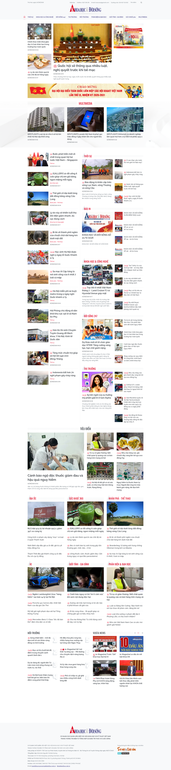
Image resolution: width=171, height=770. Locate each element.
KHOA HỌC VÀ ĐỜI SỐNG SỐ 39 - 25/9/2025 (133, 238)
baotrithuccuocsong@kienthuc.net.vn (44, 766)
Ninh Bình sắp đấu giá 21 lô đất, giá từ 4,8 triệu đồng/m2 (45, 546)
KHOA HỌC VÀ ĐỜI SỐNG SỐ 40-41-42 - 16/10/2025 (133, 227)
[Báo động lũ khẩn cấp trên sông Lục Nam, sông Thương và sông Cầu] (97, 169)
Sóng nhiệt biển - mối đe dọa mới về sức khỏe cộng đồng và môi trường (39, 640)
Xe (31, 564)
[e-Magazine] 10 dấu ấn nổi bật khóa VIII (131, 655)
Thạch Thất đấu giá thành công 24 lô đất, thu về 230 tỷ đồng (45, 555)
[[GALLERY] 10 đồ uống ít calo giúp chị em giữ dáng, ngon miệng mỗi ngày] (38, 179)
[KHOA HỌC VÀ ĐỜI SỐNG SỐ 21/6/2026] (97, 222)
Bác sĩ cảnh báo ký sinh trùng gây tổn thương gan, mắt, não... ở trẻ (84, 546)
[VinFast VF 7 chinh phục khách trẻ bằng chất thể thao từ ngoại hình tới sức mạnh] (119, 388)
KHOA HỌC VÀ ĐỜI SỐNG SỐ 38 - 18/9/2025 (133, 250)
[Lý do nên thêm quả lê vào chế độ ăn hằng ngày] (39, 62)
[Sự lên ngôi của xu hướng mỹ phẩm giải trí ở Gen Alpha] (97, 382)
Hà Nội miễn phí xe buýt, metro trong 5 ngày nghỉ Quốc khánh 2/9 (63, 294)
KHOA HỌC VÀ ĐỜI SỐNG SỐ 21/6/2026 (96, 236)
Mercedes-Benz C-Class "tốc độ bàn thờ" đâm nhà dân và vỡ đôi (45, 620)
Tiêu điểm (85, 428)
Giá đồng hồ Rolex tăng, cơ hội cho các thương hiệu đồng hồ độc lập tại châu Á (133, 418)
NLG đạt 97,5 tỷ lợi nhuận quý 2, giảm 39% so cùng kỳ (45, 529)
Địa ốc (33, 498)
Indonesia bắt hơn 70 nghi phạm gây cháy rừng (62, 374)
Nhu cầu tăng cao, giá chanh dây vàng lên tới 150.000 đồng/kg (133, 375)
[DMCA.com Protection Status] (123, 753)
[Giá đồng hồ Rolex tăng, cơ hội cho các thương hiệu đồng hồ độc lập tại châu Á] (119, 418)
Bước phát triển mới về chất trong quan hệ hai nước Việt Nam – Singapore (63, 157)
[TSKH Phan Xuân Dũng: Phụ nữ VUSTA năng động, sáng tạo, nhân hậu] (105, 668)
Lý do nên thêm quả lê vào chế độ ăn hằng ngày (38, 73)
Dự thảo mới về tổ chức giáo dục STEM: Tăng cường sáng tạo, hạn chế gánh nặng (96, 345)
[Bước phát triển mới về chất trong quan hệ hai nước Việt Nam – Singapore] (38, 159)
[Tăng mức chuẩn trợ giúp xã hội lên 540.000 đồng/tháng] (38, 358)
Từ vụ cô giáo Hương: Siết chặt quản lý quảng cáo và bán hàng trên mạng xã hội (99, 455)
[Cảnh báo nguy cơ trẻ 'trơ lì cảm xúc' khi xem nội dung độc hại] (85, 579)
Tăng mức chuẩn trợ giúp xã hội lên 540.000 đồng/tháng (64, 356)
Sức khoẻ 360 (131, 17)
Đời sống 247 (61, 17)
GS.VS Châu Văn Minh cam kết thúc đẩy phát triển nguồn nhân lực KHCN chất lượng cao (131, 682)
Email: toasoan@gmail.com (100, 2)
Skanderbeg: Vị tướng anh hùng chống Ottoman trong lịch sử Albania (124, 546)
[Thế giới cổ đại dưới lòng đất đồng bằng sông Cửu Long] (38, 199)
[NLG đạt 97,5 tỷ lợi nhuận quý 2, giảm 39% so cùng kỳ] (46, 513)
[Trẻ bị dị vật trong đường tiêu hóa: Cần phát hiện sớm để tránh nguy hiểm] (119, 323)
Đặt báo (72, 2)
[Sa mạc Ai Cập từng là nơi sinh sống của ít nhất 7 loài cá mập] (38, 277)
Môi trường (84, 17)
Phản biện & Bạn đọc (99, 17)
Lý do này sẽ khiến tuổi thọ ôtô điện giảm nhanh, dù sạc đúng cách (63, 215)
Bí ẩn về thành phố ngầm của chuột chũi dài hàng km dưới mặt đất (64, 235)
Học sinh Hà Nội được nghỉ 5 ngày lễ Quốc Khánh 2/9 (63, 255)
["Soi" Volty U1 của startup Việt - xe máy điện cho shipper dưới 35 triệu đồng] (119, 268)
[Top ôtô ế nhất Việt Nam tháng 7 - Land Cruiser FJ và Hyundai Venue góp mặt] (97, 275)
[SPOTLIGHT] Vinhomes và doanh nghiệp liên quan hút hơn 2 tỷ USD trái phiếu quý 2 (124, 135)
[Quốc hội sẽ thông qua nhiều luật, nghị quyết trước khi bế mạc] (82, 43)
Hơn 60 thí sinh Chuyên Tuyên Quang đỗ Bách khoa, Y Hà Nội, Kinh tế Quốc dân (63, 335)
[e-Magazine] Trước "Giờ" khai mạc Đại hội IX (104, 655)
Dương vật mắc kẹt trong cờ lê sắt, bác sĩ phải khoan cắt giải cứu (85, 604)
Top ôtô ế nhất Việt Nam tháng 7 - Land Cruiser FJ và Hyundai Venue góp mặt (96, 290)
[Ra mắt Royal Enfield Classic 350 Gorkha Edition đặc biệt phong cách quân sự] (119, 305)
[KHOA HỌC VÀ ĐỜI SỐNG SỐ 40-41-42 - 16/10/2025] (119, 228)
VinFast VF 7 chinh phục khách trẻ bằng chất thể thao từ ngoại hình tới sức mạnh (133, 388)
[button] (135, 633)
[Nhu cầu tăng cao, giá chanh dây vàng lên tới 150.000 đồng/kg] (119, 376)
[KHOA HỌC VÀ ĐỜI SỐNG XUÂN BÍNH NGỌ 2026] (119, 216)
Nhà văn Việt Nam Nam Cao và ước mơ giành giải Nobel (124, 623)
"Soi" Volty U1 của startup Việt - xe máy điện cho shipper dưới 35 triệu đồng (133, 269)
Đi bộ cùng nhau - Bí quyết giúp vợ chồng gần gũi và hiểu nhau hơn (83, 612)
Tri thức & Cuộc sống (126, 749)
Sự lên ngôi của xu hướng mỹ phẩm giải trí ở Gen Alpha (97, 396)
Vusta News (99, 633)
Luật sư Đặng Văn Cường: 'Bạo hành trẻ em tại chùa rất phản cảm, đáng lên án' (124, 607)
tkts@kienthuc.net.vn (63, 766)
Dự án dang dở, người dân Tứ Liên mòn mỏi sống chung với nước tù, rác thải (40, 665)
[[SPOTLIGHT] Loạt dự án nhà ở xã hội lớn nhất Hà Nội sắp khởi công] (46, 119)
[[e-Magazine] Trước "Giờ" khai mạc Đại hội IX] (105, 644)
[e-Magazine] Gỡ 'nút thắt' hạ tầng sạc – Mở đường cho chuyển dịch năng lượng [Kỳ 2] (72, 653)
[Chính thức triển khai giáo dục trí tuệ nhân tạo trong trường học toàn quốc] (39, 31)
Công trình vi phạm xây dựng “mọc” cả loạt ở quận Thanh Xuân (45, 538)
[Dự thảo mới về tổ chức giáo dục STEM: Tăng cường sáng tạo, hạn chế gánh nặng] (97, 329)
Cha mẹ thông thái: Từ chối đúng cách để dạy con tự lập (84, 620)
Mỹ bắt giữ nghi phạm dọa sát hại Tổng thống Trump (44, 612)
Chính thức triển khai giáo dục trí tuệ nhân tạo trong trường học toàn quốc (38, 44)
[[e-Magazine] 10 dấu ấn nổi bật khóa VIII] (131, 644)
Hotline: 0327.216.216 (83, 2)
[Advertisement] (85, 703)
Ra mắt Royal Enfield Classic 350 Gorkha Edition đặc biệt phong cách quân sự (132, 306)
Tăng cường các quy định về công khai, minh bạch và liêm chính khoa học (133, 358)
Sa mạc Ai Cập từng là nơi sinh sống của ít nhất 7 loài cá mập (63, 274)
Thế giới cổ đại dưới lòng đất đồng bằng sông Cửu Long (63, 196)
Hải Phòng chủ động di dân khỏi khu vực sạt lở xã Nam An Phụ (63, 313)
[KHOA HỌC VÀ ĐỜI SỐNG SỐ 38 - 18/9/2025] (119, 252)
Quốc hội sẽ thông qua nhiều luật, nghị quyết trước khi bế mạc (80, 68)
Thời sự (30, 17)
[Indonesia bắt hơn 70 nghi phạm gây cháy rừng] (38, 378)
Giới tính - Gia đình (116, 17)
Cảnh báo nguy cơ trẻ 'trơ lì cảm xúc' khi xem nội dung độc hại (85, 595)
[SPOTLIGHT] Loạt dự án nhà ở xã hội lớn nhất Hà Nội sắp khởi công (44, 135)
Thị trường (72, 17)
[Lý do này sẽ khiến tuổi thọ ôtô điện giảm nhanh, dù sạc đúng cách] (38, 218)
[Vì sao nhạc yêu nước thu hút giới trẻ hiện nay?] (119, 163)
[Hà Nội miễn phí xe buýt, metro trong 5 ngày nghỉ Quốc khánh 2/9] (38, 296)
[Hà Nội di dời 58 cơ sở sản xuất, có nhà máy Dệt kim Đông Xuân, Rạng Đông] (100, 471)
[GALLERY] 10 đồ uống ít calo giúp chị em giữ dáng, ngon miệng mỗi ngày (63, 176)
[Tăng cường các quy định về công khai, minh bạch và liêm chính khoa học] (119, 359)
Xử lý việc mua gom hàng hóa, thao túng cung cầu (72, 665)
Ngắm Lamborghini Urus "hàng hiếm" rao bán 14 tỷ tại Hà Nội (44, 595)
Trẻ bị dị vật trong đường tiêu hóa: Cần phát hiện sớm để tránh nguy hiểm (133, 322)
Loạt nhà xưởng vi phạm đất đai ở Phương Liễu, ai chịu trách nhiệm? (123, 615)
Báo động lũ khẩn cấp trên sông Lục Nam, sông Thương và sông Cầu (96, 185)
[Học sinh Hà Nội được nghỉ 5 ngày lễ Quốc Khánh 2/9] (38, 257)
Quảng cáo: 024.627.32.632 (119, 2)
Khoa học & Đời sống (85, 8)
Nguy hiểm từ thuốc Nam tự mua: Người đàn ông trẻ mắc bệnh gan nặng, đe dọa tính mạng (128, 486)
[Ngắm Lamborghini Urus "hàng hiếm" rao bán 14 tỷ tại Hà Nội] (46, 579)
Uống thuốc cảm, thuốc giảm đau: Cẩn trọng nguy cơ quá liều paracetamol (84, 555)
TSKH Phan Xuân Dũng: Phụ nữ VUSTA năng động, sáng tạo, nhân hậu (104, 680)
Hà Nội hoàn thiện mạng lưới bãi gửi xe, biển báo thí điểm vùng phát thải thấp (40, 677)
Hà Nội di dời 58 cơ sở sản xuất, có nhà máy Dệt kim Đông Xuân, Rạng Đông (100, 484)
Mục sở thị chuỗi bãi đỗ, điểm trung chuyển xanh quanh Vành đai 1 (40, 652)
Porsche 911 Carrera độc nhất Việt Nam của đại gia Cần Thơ (44, 604)
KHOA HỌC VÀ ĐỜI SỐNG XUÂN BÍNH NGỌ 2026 (133, 214)
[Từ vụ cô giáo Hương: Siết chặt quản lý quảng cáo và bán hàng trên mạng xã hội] (100, 441)
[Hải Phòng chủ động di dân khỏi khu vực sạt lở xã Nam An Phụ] (38, 316)
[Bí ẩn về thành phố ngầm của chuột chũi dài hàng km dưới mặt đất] (38, 238)
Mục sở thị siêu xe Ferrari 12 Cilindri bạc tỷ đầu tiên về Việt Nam (133, 293)
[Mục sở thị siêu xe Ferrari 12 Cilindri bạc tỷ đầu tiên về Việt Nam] (119, 293)
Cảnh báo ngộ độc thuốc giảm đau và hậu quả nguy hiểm (133, 346)
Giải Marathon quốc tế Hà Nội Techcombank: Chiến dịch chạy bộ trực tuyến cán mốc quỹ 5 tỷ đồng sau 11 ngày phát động (133, 403)
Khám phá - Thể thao (56, 202)
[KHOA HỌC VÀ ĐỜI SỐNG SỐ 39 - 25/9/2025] (119, 240)
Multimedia (143, 17)
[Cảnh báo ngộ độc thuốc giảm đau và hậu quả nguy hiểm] (119, 347)
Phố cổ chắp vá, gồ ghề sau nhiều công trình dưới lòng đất (72, 678)
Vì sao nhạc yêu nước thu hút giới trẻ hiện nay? (133, 161)
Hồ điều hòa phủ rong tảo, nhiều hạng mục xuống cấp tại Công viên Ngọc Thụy (71, 640)
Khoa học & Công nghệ (44, 17)
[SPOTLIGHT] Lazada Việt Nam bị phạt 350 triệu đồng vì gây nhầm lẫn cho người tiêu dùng (84, 136)
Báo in (87, 209)
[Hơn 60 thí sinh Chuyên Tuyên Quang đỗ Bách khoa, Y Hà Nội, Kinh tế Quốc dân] (38, 335)
